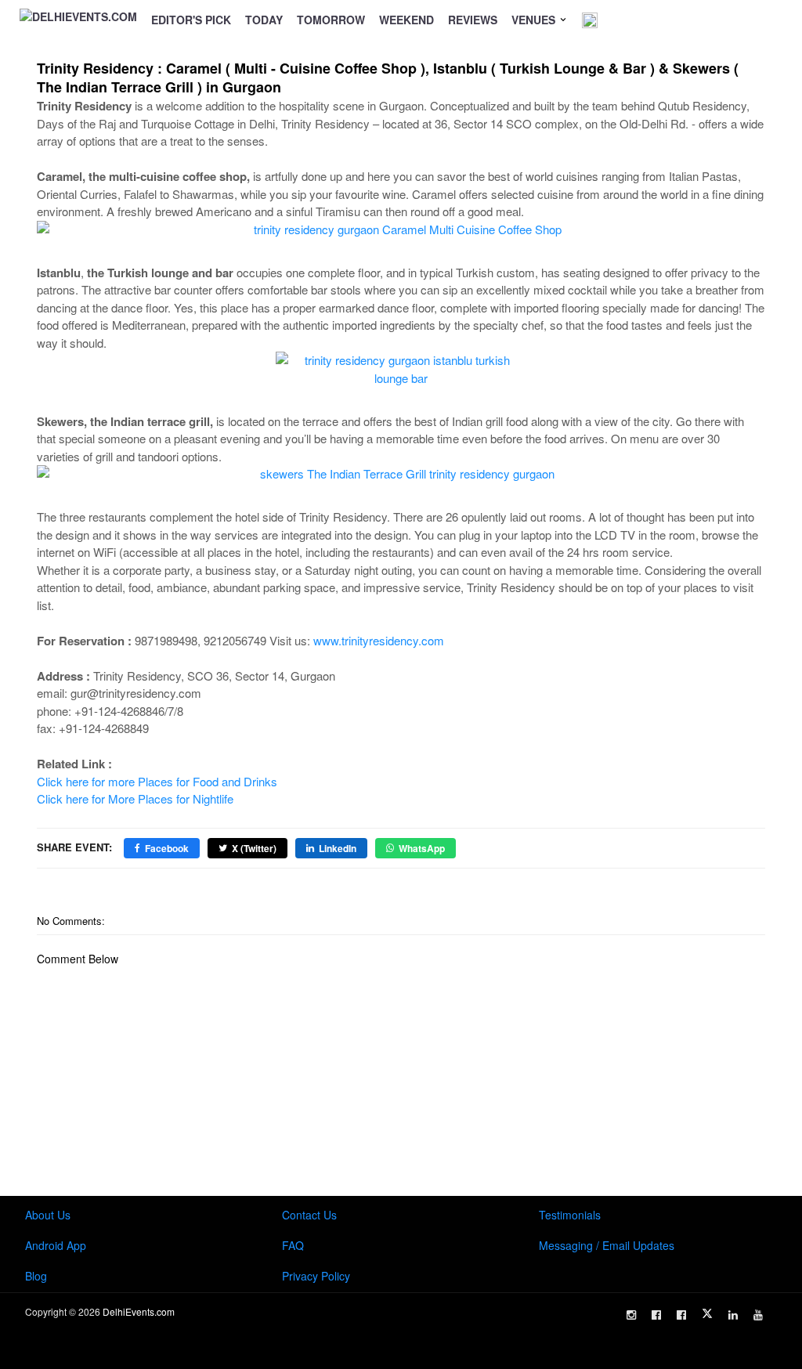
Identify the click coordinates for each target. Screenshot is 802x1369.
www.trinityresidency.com (378, 640)
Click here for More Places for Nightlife (135, 798)
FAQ (293, 1245)
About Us (47, 1215)
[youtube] (758, 1315)
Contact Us (309, 1215)
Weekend (406, 19)
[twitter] (707, 1313)
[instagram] (631, 1315)
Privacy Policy (316, 1276)
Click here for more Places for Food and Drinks (157, 781)
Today (264, 19)
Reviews (472, 19)
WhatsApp (422, 848)
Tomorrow (331, 19)
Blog (36, 1276)
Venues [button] (534, 19)
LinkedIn (337, 848)
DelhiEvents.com (139, 1311)
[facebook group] (681, 1315)
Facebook (167, 848)
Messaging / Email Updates (606, 1245)
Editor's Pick (191, 19)
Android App (55, 1245)
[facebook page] (656, 1315)
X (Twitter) (254, 848)
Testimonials (570, 1215)
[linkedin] (733, 1315)
